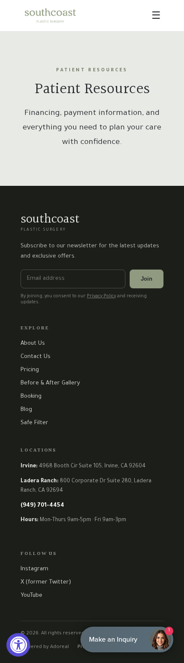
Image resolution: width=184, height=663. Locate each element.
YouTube (31, 596)
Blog (26, 410)
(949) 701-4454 (42, 505)
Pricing (30, 370)
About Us (33, 343)
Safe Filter (34, 423)
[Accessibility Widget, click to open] (18, 645)
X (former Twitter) (46, 582)
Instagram (34, 569)
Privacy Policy (101, 296)
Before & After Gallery (50, 383)
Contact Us (35, 357)
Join (146, 279)
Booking (31, 396)
